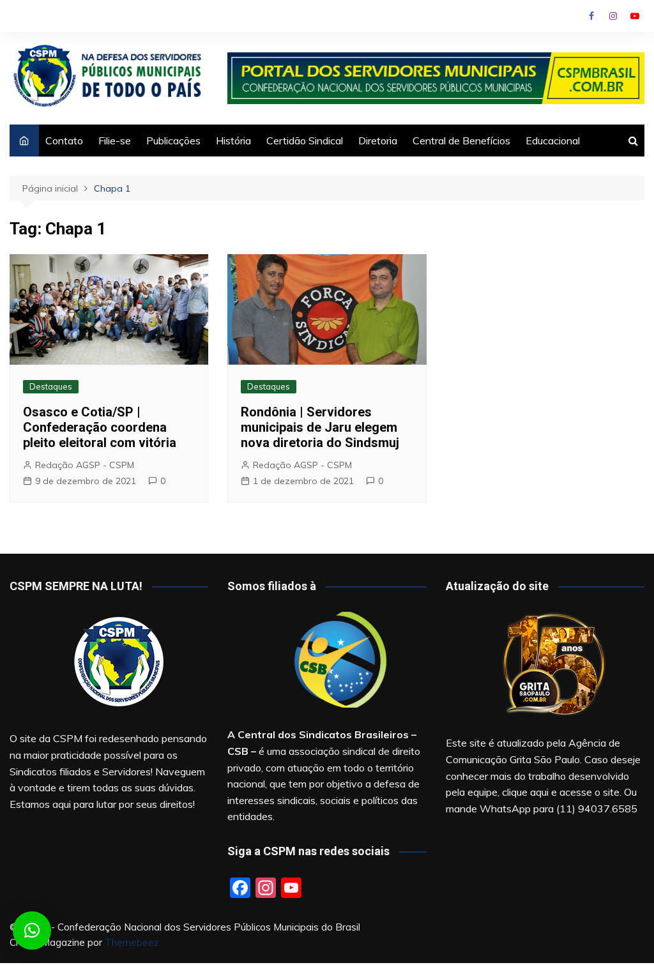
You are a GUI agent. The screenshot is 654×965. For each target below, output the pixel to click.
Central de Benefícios (461, 140)
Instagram (613, 16)
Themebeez (132, 942)
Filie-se (114, 140)
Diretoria (377, 140)
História (233, 140)
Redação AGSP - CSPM (84, 465)
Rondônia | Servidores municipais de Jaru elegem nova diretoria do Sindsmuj (320, 427)
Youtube (634, 16)
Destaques (50, 386)
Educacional (553, 140)
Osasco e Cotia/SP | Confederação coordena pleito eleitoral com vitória (99, 427)
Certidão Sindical (304, 140)
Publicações (173, 140)
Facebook (591, 16)
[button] (32, 930)
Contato (64, 140)
